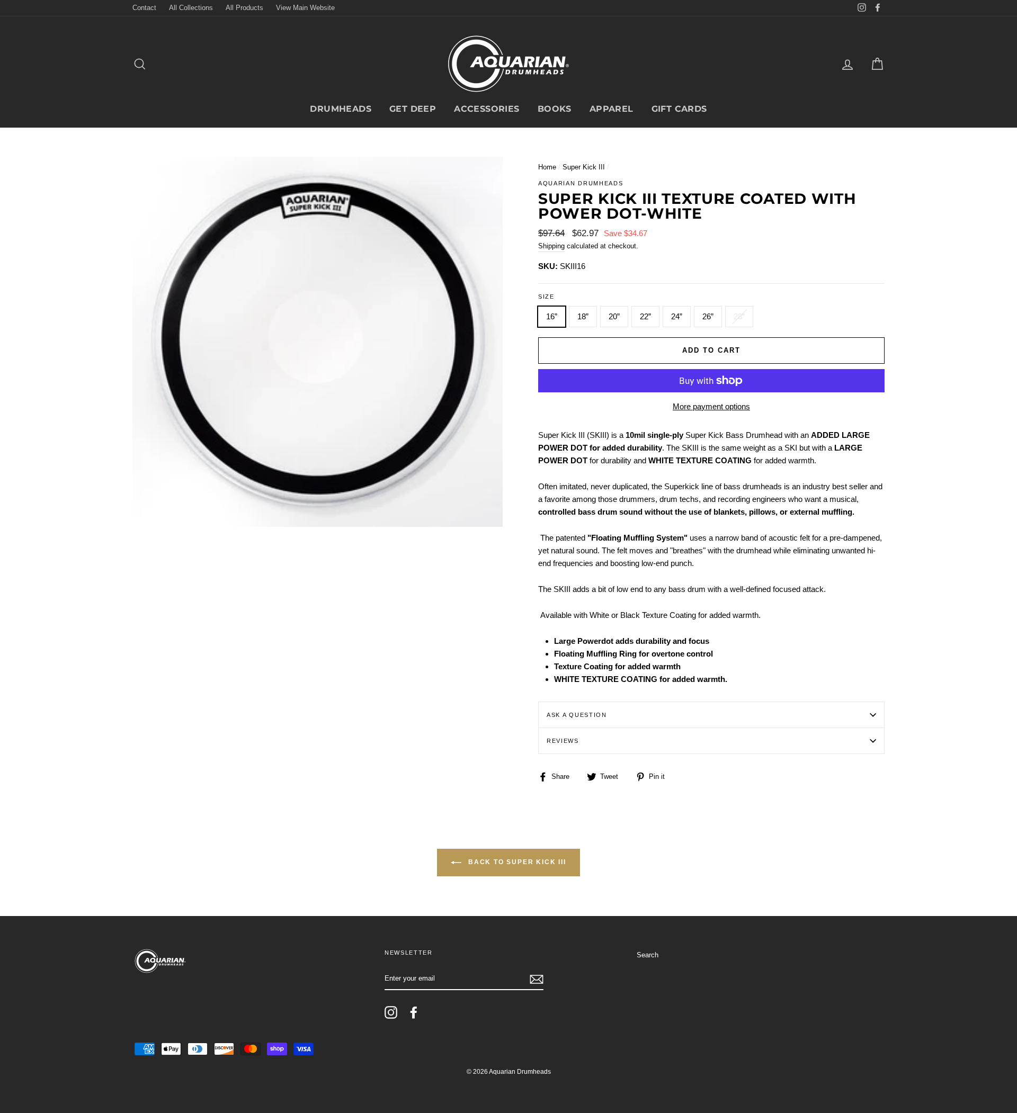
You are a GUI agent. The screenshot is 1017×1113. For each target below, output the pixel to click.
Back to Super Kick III (516, 862)
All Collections (191, 8)
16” (551, 316)
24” (676, 316)
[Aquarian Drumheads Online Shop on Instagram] (391, 1012)
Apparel (612, 109)
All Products (244, 8)
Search (647, 955)
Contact (144, 8)
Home (547, 167)
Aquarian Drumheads (580, 183)
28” (739, 316)
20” (614, 316)
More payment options (711, 406)
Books (555, 109)
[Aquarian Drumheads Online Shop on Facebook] (413, 1012)
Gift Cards (679, 109)
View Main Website (305, 8)
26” (707, 316)
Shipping (551, 246)
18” (582, 316)
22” (645, 316)
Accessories (486, 109)
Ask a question (577, 715)
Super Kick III (584, 167)
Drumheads (340, 109)
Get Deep (412, 109)
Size (546, 296)
